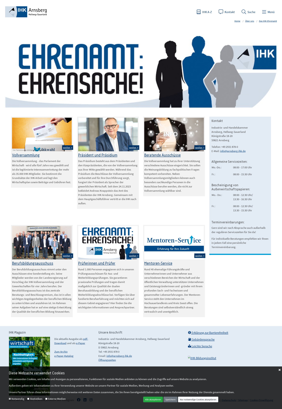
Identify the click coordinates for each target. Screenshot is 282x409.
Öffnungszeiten (107, 360)
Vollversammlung (26, 155)
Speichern (170, 399)
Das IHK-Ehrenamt (268, 21)
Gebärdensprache (203, 339)
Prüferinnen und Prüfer (96, 263)
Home (237, 21)
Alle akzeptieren (153, 399)
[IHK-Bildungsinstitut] (202, 357)
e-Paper (80, 343)
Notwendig (17, 398)
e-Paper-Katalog (63, 356)
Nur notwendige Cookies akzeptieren (198, 399)
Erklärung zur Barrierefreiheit (209, 333)
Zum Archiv (61, 351)
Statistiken (36, 398)
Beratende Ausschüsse (162, 155)
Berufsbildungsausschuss (32, 263)
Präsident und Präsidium (97, 155)
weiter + (67, 147)
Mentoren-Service (158, 263)
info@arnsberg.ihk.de (233, 151)
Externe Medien (57, 398)
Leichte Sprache (201, 346)
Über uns (249, 21)
